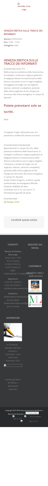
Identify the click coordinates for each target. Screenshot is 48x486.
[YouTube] (37, 254)
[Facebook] (28, 254)
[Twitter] (32, 254)
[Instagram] (41, 254)
